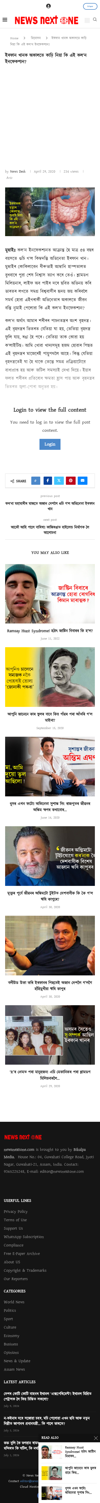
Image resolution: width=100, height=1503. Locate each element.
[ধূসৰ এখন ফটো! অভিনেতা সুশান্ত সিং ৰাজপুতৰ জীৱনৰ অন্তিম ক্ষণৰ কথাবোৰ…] (50, 766)
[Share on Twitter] (59, 481)
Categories (15, 1291)
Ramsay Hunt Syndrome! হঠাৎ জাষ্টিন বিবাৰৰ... (80, 1452)
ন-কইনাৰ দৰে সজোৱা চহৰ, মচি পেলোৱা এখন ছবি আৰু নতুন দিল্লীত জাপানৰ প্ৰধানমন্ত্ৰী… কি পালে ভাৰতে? (47, 1421)
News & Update (17, 1361)
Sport (8, 1319)
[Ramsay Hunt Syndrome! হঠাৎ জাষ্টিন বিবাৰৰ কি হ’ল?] (50, 593)
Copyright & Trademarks (25, 1270)
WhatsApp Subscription (24, 1237)
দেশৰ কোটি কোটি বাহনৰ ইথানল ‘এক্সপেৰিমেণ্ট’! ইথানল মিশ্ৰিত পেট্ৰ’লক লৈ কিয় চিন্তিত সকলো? (48, 1396)
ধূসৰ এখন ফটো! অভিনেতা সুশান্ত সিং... (78, 1490)
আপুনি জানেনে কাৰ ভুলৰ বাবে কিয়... (80, 1470)
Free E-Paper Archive (22, 1254)
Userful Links (17, 1201)
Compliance (13, 1245)
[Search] (94, 21)
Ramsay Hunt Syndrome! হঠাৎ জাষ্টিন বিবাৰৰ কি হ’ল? (50, 631)
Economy (11, 1336)
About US (12, 1262)
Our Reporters (16, 1279)
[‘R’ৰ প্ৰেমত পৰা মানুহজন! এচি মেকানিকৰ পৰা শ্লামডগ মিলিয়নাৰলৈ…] (50, 1035)
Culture (10, 1327)
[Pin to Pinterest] (71, 481)
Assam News (14, 1369)
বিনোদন (36, 38)
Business (11, 1344)
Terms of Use (15, 1220)
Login (50, 444)
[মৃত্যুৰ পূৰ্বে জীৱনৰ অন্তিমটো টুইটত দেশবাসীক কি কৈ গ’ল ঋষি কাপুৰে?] (50, 856)
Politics (10, 1310)
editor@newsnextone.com (38, 1481)
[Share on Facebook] (48, 481)
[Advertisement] (50, 116)
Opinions (11, 1353)
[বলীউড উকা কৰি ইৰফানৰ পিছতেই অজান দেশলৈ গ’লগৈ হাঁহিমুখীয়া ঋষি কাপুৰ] (50, 945)
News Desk (18, 171)
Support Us (13, 1228)
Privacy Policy (16, 1211)
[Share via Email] (82, 481)
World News (14, 1302)
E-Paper (90, 6)
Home (14, 38)
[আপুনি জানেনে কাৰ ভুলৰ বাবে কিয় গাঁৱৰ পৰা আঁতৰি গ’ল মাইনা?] (50, 677)
